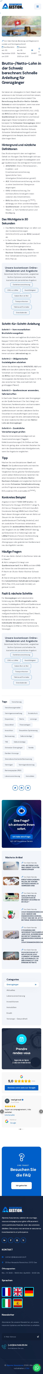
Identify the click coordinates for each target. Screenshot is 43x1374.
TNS (6, 742)
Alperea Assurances (14, 1362)
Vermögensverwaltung (13, 713)
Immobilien (30, 776)
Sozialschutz (33, 713)
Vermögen (9, 765)
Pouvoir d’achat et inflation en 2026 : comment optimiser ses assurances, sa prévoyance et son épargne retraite (30, 957)
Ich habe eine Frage (21, 836)
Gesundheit (9, 725)
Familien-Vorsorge (12, 753)
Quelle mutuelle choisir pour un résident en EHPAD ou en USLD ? (30, 899)
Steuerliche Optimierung (28, 730)
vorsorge (33, 719)
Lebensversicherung (12, 776)
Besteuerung (9, 736)
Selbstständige (26, 736)
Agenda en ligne (21, 1060)
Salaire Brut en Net (21, 296)
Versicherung (17, 702)
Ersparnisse (9, 719)
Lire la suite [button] (10, 1112)
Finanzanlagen (25, 725)
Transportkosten (21, 301)
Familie (31, 748)
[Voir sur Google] (7, 1101)
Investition (9, 730)
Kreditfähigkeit (30, 290)
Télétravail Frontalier (21, 307)
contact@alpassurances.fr (15, 1254)
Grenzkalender (21, 312)
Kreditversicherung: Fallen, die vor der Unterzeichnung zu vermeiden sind (30, 883)
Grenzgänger (13, 984)
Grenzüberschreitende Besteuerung (18, 759)
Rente (21, 719)
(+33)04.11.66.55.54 (17, 1342)
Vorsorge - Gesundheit (17, 1019)
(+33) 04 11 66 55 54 (21, 1062)
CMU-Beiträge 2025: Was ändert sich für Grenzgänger (30, 867)
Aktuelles (11, 990)
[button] (2, 1110)
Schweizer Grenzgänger (14, 748)
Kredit (9, 1013)
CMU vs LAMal (12, 290)
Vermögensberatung (26, 765)
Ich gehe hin (21, 1183)
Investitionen (13, 1001)
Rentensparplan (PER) (13, 770)
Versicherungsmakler (13, 708)
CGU (27, 1365)
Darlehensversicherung (21, 285)
